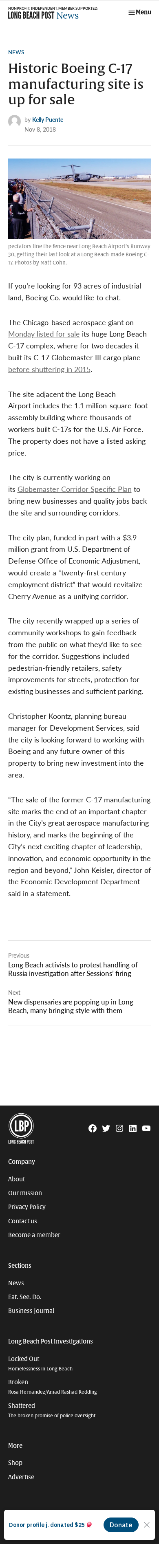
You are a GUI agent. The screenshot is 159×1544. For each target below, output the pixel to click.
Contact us (22, 1221)
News (16, 52)
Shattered (51, 1410)
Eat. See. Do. (25, 1297)
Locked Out (40, 1363)
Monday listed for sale (44, 333)
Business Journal (31, 1311)
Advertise (21, 1477)
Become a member (34, 1235)
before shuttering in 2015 (49, 369)
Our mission (25, 1193)
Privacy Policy (27, 1207)
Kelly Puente (47, 119)
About (16, 1179)
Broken (52, 1387)
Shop (15, 1463)
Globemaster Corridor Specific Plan (75, 489)
